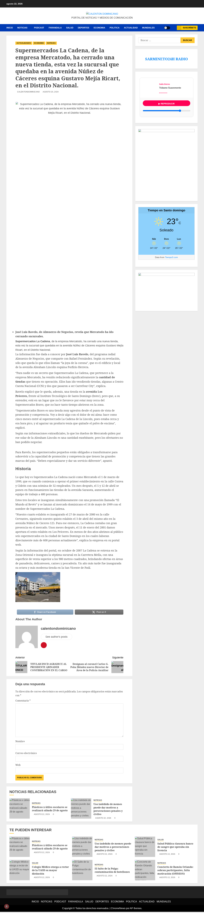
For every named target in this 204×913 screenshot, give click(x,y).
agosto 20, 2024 (51, 92)
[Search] (173, 28)
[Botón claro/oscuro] (167, 27)
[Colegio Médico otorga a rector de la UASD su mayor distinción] (19, 870)
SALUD (69, 27)
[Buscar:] (159, 40)
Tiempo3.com (171, 257)
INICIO (9, 27)
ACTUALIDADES (24, 43)
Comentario (23, 700)
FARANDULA (55, 27)
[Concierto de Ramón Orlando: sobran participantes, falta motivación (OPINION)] (145, 870)
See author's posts (56, 636)
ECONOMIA (99, 27)
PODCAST (39, 27)
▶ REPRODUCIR (166, 103)
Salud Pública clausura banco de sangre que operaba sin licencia (175, 847)
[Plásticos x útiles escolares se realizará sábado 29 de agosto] (19, 808)
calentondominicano (28, 92)
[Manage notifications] (6, 906)
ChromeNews (118, 908)
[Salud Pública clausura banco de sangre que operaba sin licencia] (145, 847)
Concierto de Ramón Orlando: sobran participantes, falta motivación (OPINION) (175, 870)
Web (18, 765)
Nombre (20, 741)
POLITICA (114, 27)
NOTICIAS (22, 27)
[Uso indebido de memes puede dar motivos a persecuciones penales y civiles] (81, 808)
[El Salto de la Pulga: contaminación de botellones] (82, 870)
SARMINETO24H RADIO (166, 58)
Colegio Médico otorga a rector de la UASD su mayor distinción (50, 870)
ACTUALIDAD (131, 27)
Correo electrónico (26, 753)
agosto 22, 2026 (42, 814)
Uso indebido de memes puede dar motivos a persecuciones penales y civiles (108, 809)
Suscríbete (189, 27)
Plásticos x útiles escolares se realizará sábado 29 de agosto (50, 808)
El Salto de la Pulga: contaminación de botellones (112, 870)
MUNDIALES (148, 27)
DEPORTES (83, 27)
